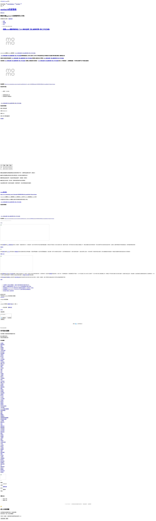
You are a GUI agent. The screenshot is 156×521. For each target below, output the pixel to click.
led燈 (1, 443)
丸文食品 (12, 273)
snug (1, 222)
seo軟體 (2, 420)
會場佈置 (2, 429)
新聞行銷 (2, 466)
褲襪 (1, 450)
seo (1, 465)
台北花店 (2, 430)
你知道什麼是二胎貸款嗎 (8, 290)
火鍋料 (1, 375)
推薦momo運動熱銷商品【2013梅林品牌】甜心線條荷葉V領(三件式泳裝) (26, 29)
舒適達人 (9, 277)
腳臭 (1, 346)
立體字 (1, 437)
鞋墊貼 (1, 360)
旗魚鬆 (50, 273)
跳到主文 (2, 12)
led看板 (2, 448)
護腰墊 (1, 414)
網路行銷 (2, 464)
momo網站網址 (3, 192)
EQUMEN (2, 470)
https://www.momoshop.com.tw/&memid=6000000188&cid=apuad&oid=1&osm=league (18, 194)
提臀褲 (1, 472)
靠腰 (1, 411)
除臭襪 (1, 118)
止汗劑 (1, 357)
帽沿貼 (1, 385)
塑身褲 (1, 469)
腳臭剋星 (11, 244)
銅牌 (1, 439)
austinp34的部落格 (8, 9)
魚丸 (1, 372)
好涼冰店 (2, 351)
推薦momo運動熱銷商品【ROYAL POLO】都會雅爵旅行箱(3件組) (17, 286)
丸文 (3, 253)
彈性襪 (1, 449)
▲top (1, 309)
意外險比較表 (3, 406)
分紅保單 (2, 407)
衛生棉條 (2, 461)
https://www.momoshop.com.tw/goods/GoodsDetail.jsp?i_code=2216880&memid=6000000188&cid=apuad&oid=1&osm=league (30, 84)
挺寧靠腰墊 (2, 410)
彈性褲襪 (2, 452)
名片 (4, 24)
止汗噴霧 (2, 359)
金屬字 (1, 440)
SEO (1, 423)
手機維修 (2, 458)
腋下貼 (1, 356)
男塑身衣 (16, 251)
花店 (1, 424)
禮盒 (24, 274)
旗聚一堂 (2, 363)
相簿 (4, 21)
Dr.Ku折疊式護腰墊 (4, 408)
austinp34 (2, 297)
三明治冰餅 (2, 350)
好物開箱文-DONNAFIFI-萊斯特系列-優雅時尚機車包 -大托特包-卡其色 (18, 287)
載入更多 (2, 311)
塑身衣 (1, 247)
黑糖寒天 (2, 416)
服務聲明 (89, 504)
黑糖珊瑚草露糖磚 (4, 417)
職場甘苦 (10, 307)
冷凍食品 (2, 378)
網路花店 (2, 426)
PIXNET (69, 504)
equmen (8, 251)
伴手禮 (27, 274)
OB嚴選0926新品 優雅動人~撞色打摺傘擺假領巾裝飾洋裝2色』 (16, 285)
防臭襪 (1, 349)
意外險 (1, 404)
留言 (12, 304)
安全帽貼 (2, 353)
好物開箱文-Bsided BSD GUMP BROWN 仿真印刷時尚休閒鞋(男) (17, 289)
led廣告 (2, 445)
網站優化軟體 (3, 419)
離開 (7, 518)
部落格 (4, 22)
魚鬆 (1, 253)
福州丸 (1, 376)
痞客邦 (9, 304)
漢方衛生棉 (17, 277)
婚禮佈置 (2, 427)
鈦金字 (1, 446)
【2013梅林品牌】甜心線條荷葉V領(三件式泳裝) (25, 53)
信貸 (1, 279)
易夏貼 (1, 354)
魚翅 (1, 379)
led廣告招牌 (3, 442)
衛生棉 (3, 277)
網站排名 (2, 422)
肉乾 (1, 370)
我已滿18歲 (3, 518)
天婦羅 (1, 373)
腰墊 (1, 413)
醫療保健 (10, 18)
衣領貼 (1, 343)
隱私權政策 (85, 504)
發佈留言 (2, 319)
